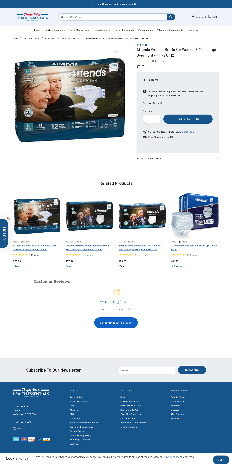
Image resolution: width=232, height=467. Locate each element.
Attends (142, 45)
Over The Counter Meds (132, 414)
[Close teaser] (8, 218)
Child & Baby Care (55, 29)
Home (15, 38)
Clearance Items (128, 426)
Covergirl (175, 409)
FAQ (72, 414)
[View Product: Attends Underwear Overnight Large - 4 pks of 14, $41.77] (195, 216)
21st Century (177, 414)
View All (175, 418)
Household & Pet (102, 29)
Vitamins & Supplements (170, 29)
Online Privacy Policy (80, 435)
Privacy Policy (77, 431)
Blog (72, 405)
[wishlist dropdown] (115, 51)
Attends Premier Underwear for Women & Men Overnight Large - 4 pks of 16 (88, 247)
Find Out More (186, 131)
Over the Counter (125, 29)
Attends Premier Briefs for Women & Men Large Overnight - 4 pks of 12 (118, 38)
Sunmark (175, 405)
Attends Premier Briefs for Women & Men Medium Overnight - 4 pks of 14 (35, 247)
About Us (75, 409)
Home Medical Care (79, 29)
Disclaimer (75, 418)
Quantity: (147, 111)
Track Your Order (78, 401)
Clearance (192, 29)
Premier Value (178, 397)
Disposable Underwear (71, 38)
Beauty (38, 29)
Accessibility (76, 397)
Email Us (20, 428)
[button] (4, 233)
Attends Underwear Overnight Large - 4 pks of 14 (194, 247)
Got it (221, 460)
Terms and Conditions (81, 426)
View (16, 266)
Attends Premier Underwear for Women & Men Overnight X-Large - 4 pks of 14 (140, 247)
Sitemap (74, 443)
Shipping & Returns (80, 439)
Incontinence (51, 38)
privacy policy (171, 457)
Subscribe (192, 370)
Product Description (149, 158)
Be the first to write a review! (116, 322)
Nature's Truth (178, 401)
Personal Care (145, 29)
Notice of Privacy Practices (84, 422)
